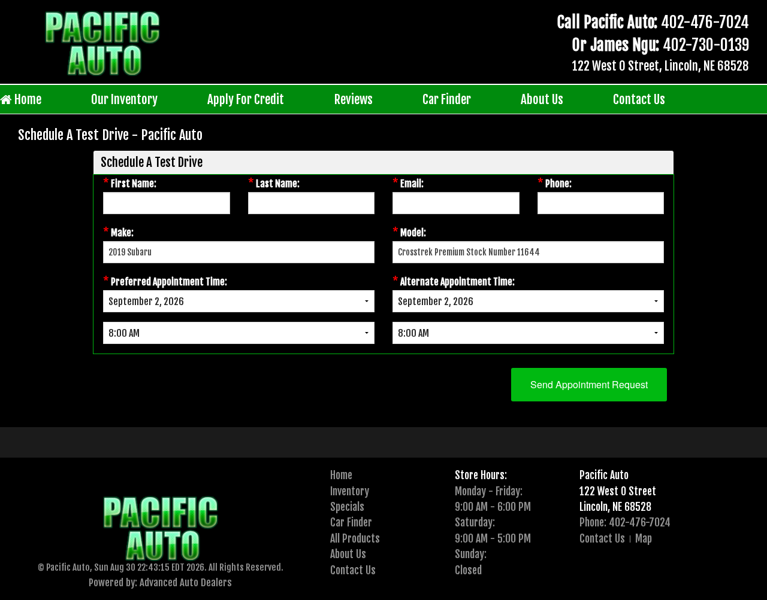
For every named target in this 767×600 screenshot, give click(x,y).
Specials (347, 506)
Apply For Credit (245, 99)
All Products (355, 538)
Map (643, 538)
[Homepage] (102, 43)
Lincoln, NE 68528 (615, 506)
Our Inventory (124, 99)
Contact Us (639, 99)
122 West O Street (617, 491)
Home (26, 99)
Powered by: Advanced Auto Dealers (160, 582)
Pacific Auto (604, 475)
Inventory (349, 491)
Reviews (353, 99)
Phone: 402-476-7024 (625, 522)
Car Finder (446, 99)
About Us (542, 99)
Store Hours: (481, 475)
